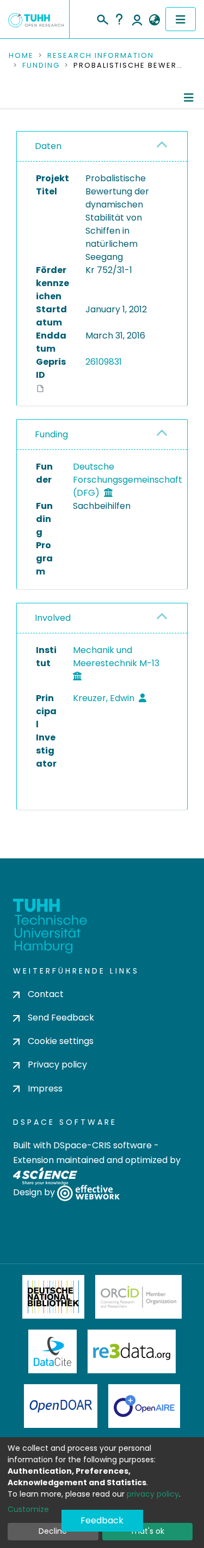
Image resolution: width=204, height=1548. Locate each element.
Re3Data (131, 1351)
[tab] (102, 147)
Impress (45, 1088)
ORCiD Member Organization (139, 1296)
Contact (46, 994)
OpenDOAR (60, 1406)
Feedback (102, 1520)
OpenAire (144, 1406)
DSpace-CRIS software (102, 1145)
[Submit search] (102, 18)
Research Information (100, 56)
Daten (48, 146)
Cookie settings (61, 1041)
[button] (154, 20)
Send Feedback (61, 1017)
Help (119, 19)
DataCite (52, 1351)
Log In (137, 19)
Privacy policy (57, 1064)
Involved (53, 618)
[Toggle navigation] (180, 19)
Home (21, 56)
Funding (41, 65)
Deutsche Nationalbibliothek (53, 1296)
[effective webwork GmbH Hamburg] (88, 1192)
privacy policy (153, 1493)
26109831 (103, 361)
